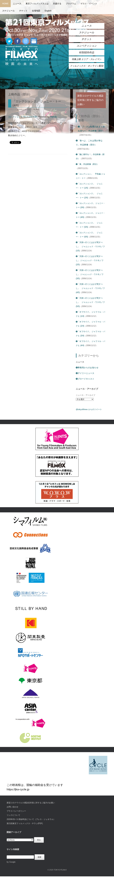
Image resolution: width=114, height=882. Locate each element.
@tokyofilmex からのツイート (89, 409)
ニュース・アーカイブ (85, 395)
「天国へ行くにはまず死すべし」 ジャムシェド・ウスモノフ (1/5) (90, 246)
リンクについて (13, 815)
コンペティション (86, 45)
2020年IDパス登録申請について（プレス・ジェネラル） (31, 819)
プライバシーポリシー (16, 811)
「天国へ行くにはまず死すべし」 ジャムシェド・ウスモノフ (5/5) (90, 302)
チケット (23, 10)
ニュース (17, 3)
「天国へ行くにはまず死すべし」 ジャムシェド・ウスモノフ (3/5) (89, 274)
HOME (5, 3)
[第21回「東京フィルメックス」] (47, 27)
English (48, 10)
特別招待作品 (86, 52)
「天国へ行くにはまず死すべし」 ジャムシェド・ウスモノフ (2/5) (89, 260)
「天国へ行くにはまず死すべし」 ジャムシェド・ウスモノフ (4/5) (90, 288)
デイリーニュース (86, 373)
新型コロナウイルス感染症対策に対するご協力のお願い (31, 803)
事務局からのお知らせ (88, 367)
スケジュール (8, 10)
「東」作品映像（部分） (88, 164)
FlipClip (53, 117)
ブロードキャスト (86, 379)
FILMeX (36, 110)
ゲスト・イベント (89, 3)
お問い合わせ (12, 807)
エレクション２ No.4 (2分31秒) (23, 117)
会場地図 (36, 10)
